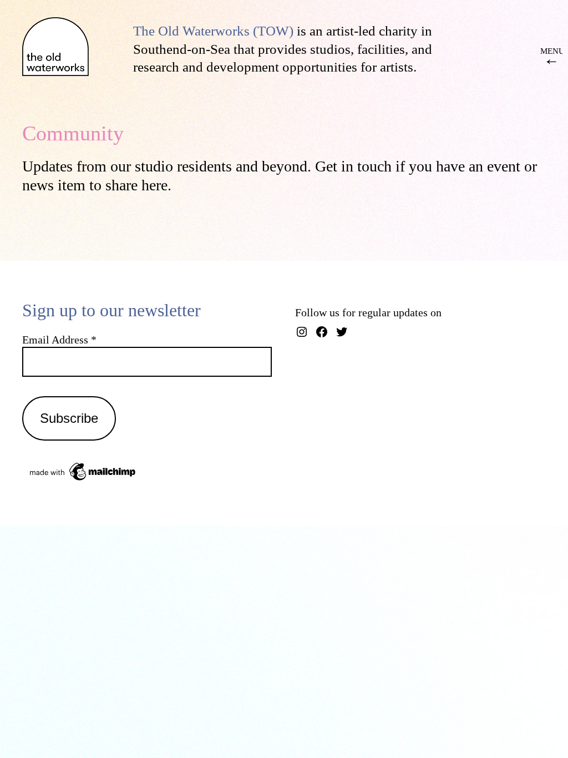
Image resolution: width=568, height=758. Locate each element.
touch (372, 166)
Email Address (59, 339)
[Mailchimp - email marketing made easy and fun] (83, 479)
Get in (334, 166)
